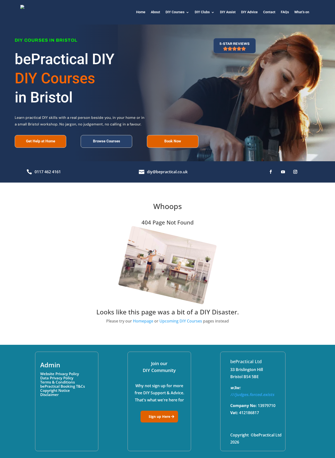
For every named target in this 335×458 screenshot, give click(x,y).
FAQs (285, 12)
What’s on (301, 12)
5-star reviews (234, 44)
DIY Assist (228, 12)
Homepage (143, 321)
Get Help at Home (40, 141)
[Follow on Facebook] (271, 172)
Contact (269, 12)
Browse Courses (106, 141)
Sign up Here (159, 416)
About (155, 12)
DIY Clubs (202, 12)
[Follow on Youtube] (283, 172)
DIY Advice (249, 12)
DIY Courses (175, 12)
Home (140, 12)
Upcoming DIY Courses (180, 321)
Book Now (172, 141)
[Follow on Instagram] (295, 172)
